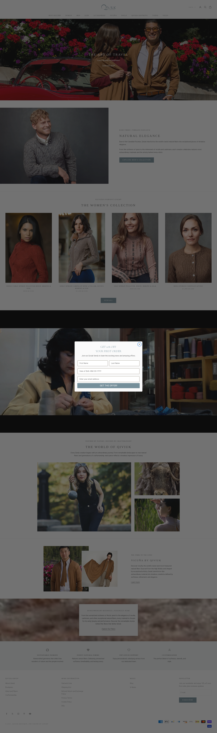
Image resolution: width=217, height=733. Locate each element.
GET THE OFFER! (108, 385)
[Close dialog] (140, 344)
